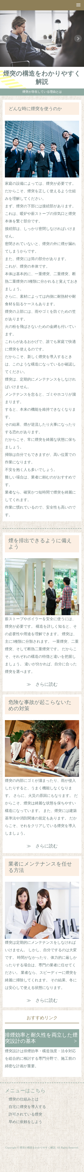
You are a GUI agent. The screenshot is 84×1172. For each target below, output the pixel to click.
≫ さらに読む (42, 684)
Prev (6, 38)
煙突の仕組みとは (23, 1099)
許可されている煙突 (25, 1114)
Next (78, 38)
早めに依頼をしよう (25, 1122)
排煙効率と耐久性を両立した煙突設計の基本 (41, 1038)
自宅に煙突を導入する (27, 1107)
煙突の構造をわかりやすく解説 (42, 77)
